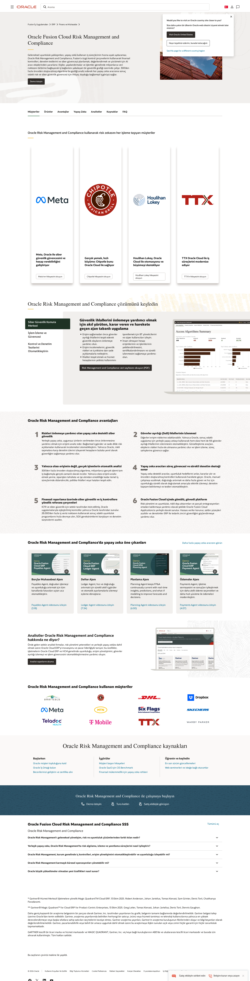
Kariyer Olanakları (134, 971)
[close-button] (243, 976)
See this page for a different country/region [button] (186, 50)
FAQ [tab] (125, 111)
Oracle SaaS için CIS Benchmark (116, 767)
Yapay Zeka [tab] (80, 111)
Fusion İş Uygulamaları (38, 24)
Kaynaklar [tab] (112, 111)
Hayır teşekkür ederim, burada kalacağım (188, 43)
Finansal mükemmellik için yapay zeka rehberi (123, 771)
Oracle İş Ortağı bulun (44, 767)
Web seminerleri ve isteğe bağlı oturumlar (186, 767)
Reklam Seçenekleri (117, 971)
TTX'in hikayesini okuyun (195, 276)
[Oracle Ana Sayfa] (26, 7)
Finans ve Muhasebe (68, 24)
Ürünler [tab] (48, 111)
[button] (12, 7)
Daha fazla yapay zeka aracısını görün (202, 542)
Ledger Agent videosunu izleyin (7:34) (97, 606)
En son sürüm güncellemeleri (180, 763)
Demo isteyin (36, 81)
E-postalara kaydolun (152, 971)
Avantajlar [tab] (63, 111)
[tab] (47, 324)
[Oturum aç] (232, 7)
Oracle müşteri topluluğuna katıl (49, 763)
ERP (53, 24)
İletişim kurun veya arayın (227, 975)
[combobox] (125, 6)
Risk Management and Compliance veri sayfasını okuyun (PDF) (115, 367)
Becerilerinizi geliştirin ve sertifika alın (53, 771)
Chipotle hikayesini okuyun (98, 276)
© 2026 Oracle (33, 971)
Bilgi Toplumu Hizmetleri (79, 971)
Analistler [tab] (96, 111)
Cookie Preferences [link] (99, 971)
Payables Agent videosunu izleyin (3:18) (49, 606)
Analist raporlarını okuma (42, 661)
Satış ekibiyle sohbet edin (192, 975)
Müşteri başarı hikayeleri (112, 763)
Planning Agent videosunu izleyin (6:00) (148, 606)
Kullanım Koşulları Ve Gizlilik (56, 971)
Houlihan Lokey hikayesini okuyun (146, 276)
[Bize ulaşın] (238, 7)
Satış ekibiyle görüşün (156, 804)
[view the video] (51, 564)
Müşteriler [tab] (33, 111)
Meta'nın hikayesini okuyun (50, 276)
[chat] (174, 975)
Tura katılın (122, 804)
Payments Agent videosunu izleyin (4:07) (198, 606)
